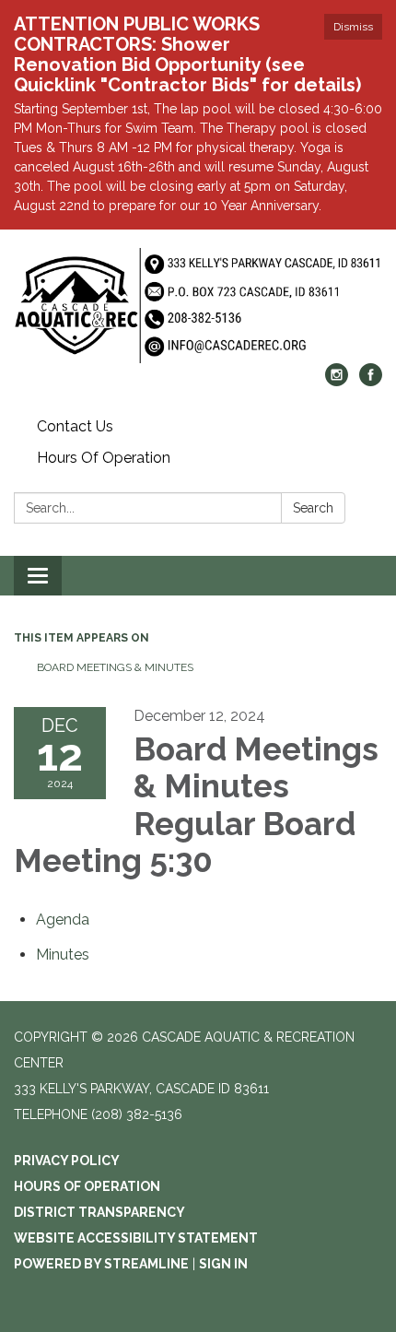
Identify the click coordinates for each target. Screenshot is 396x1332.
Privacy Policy (67, 1160)
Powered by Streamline (101, 1263)
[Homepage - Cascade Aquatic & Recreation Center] (198, 305)
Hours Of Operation (103, 457)
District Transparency (99, 1212)
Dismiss (353, 26)
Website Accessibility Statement (136, 1238)
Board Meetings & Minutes (115, 667)
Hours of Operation (87, 1186)
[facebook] (370, 381)
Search (313, 508)
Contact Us (75, 426)
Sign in (223, 1263)
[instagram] (336, 381)
